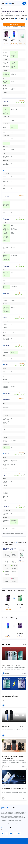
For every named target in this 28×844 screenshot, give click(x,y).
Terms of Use (17, 839)
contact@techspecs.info (9, 827)
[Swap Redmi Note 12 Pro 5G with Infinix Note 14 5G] (10, 37)
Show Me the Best (14, 24)
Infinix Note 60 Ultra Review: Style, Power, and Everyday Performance (13, 757)
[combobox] (21, 32)
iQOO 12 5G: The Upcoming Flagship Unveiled (13, 726)
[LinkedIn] (11, 833)
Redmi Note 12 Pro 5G (5, 39)
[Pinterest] (19, 833)
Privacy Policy (10, 839)
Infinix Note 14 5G (14, 39)
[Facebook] (6, 833)
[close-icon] (9, 31)
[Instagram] (2, 833)
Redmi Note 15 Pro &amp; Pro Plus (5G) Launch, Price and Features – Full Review (13, 695)
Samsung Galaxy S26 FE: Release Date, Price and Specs (14, 789)
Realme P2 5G (21, 39)
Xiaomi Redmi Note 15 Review (11, 665)
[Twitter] (15, 833)
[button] (14, 101)
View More (24, 644)
